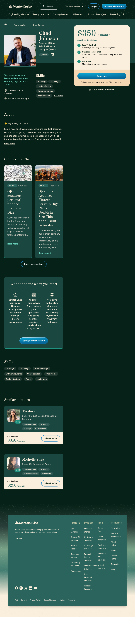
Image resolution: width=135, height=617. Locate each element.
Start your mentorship (34, 340)
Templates (115, 564)
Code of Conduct (50, 600)
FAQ (16, 600)
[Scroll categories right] (124, 14)
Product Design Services (88, 557)
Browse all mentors (114, 6)
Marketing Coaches (120, 14)
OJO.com (44, 139)
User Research (43, 96)
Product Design (44, 86)
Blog (113, 569)
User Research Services (88, 577)
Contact (18, 538)
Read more (9, 143)
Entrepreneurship (45, 91)
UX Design (54, 81)
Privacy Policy (35, 600)
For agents (71, 600)
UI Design (41, 81)
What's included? (116, 82)
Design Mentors (41, 14)
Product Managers (97, 14)
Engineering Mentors (18, 14)
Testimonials (76, 571)
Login (94, 6)
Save (45, 55)
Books (113, 550)
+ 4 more (58, 95)
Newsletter (115, 528)
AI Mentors (78, 14)
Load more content (33, 264)
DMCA (62, 600)
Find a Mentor (20, 25)
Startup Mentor (60, 14)
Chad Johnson (39, 25)
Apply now (102, 76)
